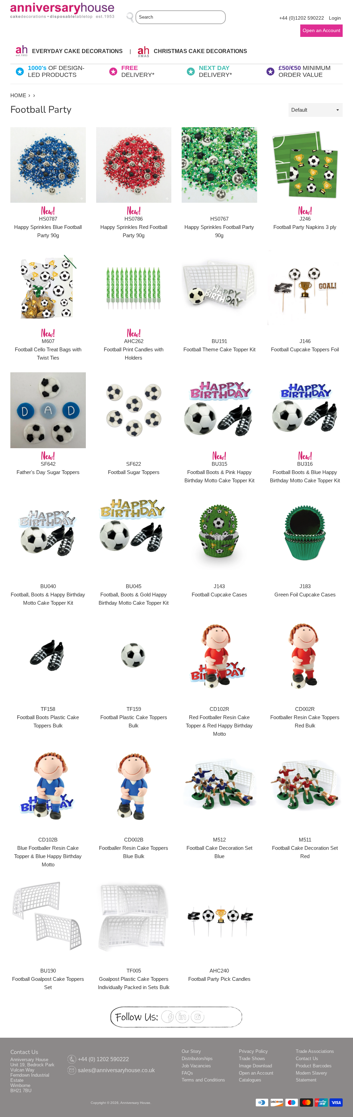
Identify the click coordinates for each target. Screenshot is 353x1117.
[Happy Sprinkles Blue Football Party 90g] (48, 165)
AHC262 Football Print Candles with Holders (133, 349)
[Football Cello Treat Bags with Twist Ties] (48, 287)
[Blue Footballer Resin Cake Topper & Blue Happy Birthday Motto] (48, 786)
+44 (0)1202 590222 (301, 18)
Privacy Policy (253, 1051)
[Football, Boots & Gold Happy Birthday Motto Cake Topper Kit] (134, 533)
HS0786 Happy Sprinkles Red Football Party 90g (133, 227)
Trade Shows (252, 1058)
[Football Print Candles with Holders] (134, 287)
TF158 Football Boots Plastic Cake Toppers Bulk (48, 717)
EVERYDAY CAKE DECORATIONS (77, 51)
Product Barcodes (314, 1065)
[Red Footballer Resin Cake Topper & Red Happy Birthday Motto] (219, 655)
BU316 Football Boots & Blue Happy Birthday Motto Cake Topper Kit (305, 472)
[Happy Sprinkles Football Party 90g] (219, 165)
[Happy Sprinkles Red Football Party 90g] (134, 165)
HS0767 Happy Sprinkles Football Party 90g (219, 227)
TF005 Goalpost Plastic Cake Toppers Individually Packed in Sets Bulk (134, 979)
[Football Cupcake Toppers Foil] (305, 287)
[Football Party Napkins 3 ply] (305, 165)
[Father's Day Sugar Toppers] (48, 410)
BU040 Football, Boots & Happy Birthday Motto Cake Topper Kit (48, 594)
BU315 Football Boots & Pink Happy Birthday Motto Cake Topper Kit (219, 472)
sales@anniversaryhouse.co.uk (116, 1070)
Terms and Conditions (203, 1080)
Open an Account (256, 1073)
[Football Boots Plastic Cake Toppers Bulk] (48, 655)
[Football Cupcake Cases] (219, 533)
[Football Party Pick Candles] (219, 917)
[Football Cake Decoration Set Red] (305, 786)
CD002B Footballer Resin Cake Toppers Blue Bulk (133, 848)
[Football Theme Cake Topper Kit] (219, 287)
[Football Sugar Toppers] (134, 410)
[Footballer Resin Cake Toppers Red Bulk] (305, 655)
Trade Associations (315, 1051)
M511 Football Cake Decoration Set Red (305, 848)
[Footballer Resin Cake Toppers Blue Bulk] (134, 786)
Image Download (255, 1065)
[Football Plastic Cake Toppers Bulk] (134, 655)
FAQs (187, 1073)
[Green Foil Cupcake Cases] (305, 533)
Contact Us (307, 1058)
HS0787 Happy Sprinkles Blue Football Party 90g (48, 227)
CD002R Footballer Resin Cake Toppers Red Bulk (305, 717)
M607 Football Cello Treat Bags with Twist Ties (48, 349)
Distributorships (197, 1058)
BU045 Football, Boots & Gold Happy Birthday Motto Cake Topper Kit (134, 594)
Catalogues (250, 1080)
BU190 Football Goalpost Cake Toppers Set (48, 979)
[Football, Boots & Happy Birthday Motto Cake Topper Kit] (48, 533)
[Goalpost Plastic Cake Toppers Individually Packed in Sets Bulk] (134, 917)
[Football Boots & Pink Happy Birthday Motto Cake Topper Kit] (219, 410)
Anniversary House (135, 1103)
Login (335, 18)
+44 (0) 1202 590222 (103, 1059)
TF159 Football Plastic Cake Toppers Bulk (133, 717)
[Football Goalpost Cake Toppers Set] (48, 917)
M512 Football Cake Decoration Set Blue (219, 848)
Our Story (191, 1051)
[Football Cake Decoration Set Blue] (219, 786)
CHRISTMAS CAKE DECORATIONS (199, 51)
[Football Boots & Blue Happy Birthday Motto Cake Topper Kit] (305, 410)
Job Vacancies (196, 1065)
